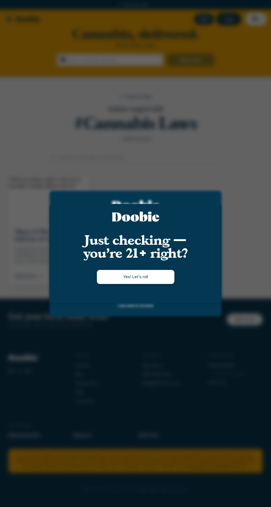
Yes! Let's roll (135, 276)
